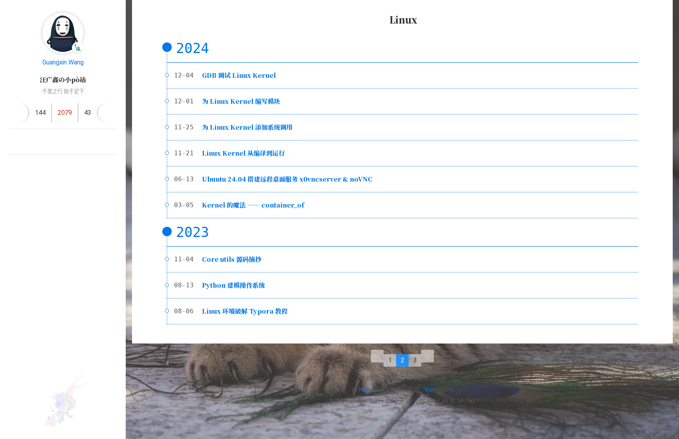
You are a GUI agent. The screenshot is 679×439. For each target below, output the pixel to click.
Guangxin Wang (63, 62)
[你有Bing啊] (15, 141)
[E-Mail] (34, 141)
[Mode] (53, 200)
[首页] (19, 112)
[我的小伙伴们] (62, 167)
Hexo (365, 389)
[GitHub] (72, 141)
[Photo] (110, 141)
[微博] (91, 141)
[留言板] (106, 112)
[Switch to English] (72, 200)
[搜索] (664, 13)
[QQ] (53, 141)
